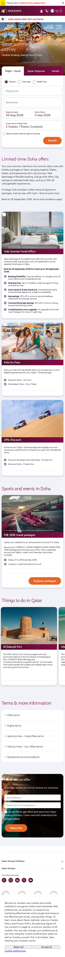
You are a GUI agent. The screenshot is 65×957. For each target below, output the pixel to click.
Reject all (18, 947)
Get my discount (32, 523)
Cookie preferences (15, 950)
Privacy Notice (39, 514)
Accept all (46, 947)
